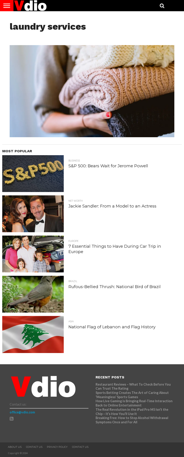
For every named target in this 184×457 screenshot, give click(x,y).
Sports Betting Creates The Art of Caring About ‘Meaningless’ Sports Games (132, 395)
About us (15, 446)
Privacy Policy (57, 446)
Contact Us (34, 446)
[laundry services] (92, 136)
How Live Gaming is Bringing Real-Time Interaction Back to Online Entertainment (134, 403)
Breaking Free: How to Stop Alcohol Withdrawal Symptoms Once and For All (132, 420)
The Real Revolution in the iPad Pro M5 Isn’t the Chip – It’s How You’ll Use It (132, 412)
